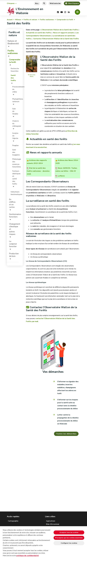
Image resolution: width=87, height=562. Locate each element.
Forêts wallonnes (47, 20)
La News (61, 176)
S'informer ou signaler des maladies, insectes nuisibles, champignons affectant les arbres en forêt (67, 387)
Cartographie (13, 521)
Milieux (18, 20)
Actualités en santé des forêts (38, 33)
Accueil (10, 20)
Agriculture (50, 521)
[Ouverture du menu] (77, 12)
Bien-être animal (52, 524)
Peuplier (15, 145)
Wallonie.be (55, 3)
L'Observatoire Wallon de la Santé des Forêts (59, 30)
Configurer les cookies (69, 543)
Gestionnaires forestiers (15, 215)
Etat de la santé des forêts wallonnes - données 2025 (38, 171)
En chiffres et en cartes (12, 203)
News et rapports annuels (63, 33)
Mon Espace (73, 3)
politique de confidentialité (27, 555)
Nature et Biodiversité (13, 42)
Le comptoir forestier (13, 244)
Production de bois (14, 254)
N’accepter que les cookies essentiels (69, 538)
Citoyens (11, 3)
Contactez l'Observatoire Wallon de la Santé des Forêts (56, 39)
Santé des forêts (13, 78)
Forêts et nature (30, 20)
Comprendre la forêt (65, 20)
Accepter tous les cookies (69, 532)
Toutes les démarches (66, 434)
